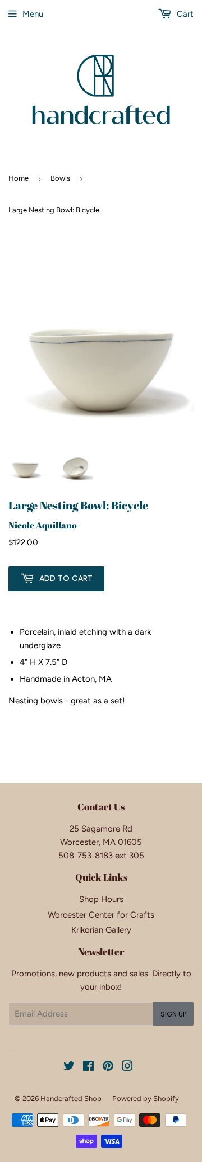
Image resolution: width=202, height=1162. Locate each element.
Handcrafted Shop (71, 1098)
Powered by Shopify (145, 1098)
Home (18, 178)
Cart (184, 14)
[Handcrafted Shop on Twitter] (69, 1067)
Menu (32, 14)
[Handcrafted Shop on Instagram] (127, 1067)
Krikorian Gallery (101, 930)
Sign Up (173, 1014)
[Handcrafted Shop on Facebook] (88, 1067)
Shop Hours (101, 899)
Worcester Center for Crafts (101, 915)
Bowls (60, 178)
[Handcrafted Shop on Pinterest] (108, 1067)
